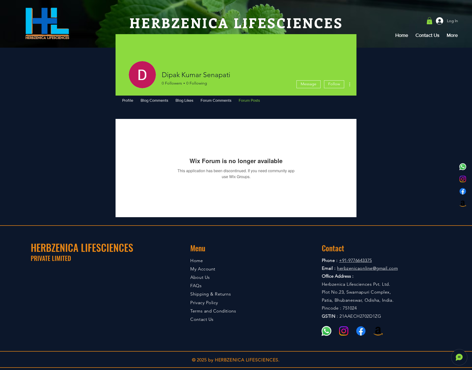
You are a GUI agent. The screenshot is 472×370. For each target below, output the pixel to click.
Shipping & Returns (210, 294)
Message (308, 84)
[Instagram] (462, 179)
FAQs (196, 285)
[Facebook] (462, 191)
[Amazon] (462, 203)
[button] (429, 20)
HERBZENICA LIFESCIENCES (82, 247)
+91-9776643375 (355, 260)
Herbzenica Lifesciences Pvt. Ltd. (356, 284)
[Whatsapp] (462, 166)
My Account (202, 269)
